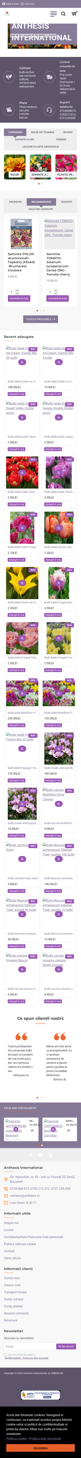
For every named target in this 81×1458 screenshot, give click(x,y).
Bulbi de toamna (42, 132)
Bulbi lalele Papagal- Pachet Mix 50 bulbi (23, 768)
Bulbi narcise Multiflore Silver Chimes (59, 823)
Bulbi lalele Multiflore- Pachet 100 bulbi (23, 712)
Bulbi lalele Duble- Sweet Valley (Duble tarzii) (23, 436)
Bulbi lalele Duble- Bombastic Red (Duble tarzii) (23, 491)
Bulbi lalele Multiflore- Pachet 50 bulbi (59, 712)
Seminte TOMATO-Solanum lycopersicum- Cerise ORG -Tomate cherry (58, 264)
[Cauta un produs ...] (63, 14)
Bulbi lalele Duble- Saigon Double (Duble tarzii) (59, 436)
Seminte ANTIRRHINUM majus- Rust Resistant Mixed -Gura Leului (33, 1120)
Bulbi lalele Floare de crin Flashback (23, 602)
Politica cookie (16, 1438)
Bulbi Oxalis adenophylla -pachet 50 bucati (59, 768)
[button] (62, 1438)
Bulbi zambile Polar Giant (23, 878)
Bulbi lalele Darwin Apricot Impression (59, 547)
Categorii (15, 132)
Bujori (68, 132)
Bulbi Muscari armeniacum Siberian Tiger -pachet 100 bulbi (59, 878)
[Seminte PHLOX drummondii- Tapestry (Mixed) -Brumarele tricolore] (21, 234)
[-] (17, 293)
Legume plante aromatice (41, 146)
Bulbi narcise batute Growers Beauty (23, 988)
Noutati (66, 201)
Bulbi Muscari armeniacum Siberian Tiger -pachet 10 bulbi (59, 933)
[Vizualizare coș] (74, 14)
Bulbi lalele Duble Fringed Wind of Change (23, 547)
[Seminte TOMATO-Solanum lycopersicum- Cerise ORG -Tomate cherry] (59, 234)
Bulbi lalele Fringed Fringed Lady (59, 657)
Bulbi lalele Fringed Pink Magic (23, 657)
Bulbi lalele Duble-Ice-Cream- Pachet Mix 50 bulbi (23, 381)
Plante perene (66, 174)
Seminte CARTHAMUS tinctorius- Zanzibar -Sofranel (70, 1120)
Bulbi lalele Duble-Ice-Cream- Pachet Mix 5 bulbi (59, 381)
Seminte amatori (41, 174)
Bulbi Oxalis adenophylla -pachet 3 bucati (23, 823)
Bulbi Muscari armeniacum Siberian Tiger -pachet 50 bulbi (23, 933)
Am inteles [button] (40, 1447)
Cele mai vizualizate (20, 1108)
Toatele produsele (38, 319)
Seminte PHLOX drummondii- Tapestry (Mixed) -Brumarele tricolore (21, 262)
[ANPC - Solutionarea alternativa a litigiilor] (40, 1395)
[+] (17, 290)
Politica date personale (45, 1438)
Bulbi (15, 174)
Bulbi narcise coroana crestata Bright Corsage (59, 988)
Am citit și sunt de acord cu (26, 1356)
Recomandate (41, 201)
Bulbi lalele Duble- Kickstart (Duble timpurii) (59, 491)
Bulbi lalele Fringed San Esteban (59, 602)
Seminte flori (24, 139)
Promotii (15, 201)
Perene (61, 139)
